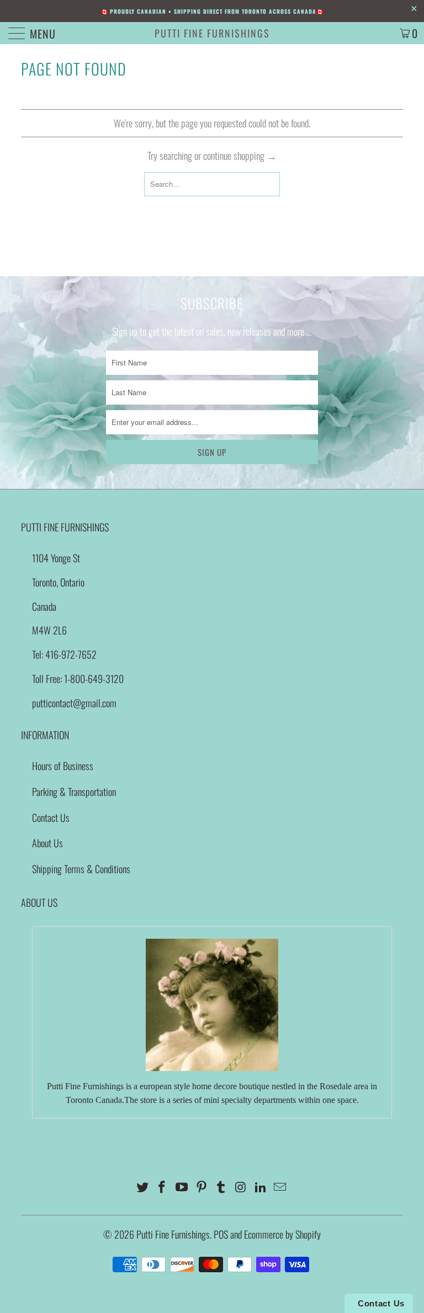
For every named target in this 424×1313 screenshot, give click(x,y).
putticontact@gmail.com (74, 703)
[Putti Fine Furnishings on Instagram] (241, 1187)
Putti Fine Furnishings (212, 33)
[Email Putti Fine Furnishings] (280, 1187)
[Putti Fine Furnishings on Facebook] (162, 1187)
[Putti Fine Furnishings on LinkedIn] (260, 1187)
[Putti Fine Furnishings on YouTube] (182, 1187)
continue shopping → (240, 155)
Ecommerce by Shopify (282, 1234)
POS (221, 1234)
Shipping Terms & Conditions (81, 869)
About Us (47, 843)
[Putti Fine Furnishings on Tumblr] (221, 1187)
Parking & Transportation (74, 791)
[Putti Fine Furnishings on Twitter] (142, 1187)
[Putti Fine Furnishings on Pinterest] (201, 1187)
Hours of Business (62, 765)
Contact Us (51, 817)
